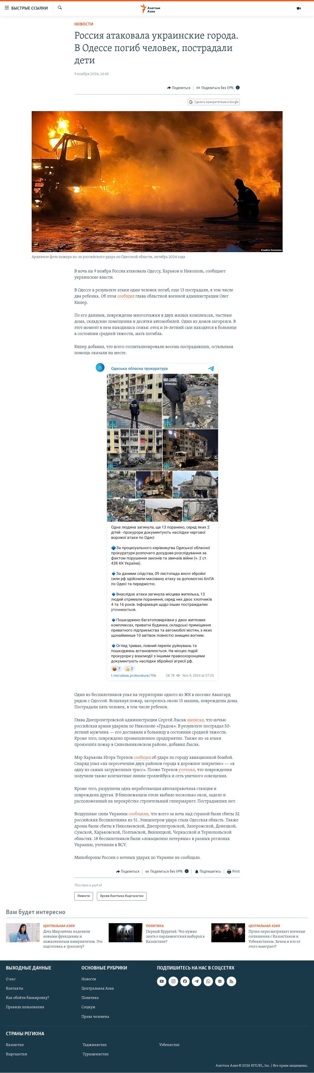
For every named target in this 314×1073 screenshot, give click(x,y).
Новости (83, 24)
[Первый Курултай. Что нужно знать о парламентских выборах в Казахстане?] (126, 932)
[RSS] (231, 981)
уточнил (187, 770)
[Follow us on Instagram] (173, 981)
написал (195, 720)
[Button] (179, 88)
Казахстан (15, 1045)
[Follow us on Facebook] (185, 981)
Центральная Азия (59, 926)
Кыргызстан (16, 1054)
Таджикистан (95, 1045)
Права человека (95, 1017)
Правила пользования (25, 1007)
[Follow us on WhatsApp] (208, 981)
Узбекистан (169, 1045)
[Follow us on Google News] (219, 981)
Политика (155, 926)
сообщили (138, 814)
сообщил (125, 296)
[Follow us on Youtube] (161, 981)
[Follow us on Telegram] (196, 981)
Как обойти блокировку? (27, 998)
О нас (10, 980)
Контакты (14, 989)
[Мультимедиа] (298, 8)
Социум (88, 1007)
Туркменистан (96, 1054)
